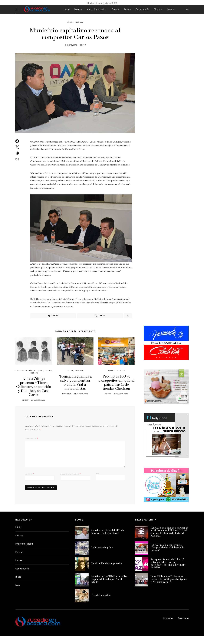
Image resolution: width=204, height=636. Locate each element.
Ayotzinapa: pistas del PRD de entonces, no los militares (107, 532)
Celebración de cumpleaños (106, 563)
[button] (187, 9)
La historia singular (102, 547)
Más (169, 9)
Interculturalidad (95, 9)
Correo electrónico (70, 473)
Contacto (168, 618)
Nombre (29, 473)
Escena (115, 9)
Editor (83, 45)
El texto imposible (101, 595)
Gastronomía (142, 9)
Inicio (67, 9)
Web (97, 474)
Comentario (30, 439)
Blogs (157, 9)
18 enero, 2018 (71, 45)
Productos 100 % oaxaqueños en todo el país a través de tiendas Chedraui (116, 382)
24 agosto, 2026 (38, 400)
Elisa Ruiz (66, 394)
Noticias (79, 22)
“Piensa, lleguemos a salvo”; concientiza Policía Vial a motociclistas (75, 382)
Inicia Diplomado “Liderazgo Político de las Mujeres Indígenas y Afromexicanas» (169, 579)
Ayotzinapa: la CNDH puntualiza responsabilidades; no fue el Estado (109, 579)
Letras (127, 9)
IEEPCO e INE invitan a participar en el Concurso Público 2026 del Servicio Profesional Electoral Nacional (169, 532)
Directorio (183, 618)
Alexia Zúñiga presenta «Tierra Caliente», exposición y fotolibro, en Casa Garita (33, 386)
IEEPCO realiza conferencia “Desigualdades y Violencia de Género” (167, 547)
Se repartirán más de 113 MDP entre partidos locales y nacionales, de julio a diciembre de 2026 (168, 563)
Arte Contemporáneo (25, 371)
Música (78, 9)
